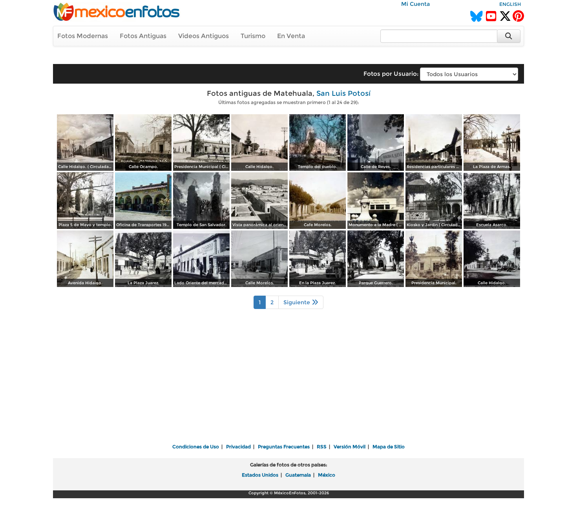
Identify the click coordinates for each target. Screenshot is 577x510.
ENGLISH (510, 4)
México (326, 475)
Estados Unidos (260, 475)
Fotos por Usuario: (390, 73)
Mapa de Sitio (388, 447)
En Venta (291, 36)
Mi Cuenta (415, 3)
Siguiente (297, 302)
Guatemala (298, 475)
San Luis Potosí (343, 93)
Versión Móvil (349, 447)
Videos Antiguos (203, 36)
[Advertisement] (288, 382)
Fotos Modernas (82, 36)
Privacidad (238, 447)
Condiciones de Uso (195, 447)
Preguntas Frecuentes (284, 447)
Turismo (253, 36)
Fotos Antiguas (143, 36)
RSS (322, 447)
